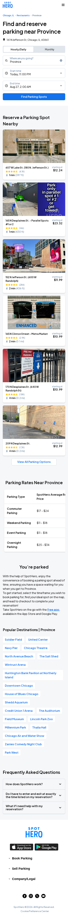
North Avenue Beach (19, 656)
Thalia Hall (39, 727)
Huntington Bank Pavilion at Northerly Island (30, 675)
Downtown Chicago (19, 685)
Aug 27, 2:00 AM (20, 87)
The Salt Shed (48, 656)
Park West (11, 752)
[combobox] (34, 60)
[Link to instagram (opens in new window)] (31, 897)
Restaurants (23, 15)
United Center (38, 639)
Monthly (49, 49)
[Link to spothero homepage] (34, 832)
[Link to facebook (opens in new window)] (24, 897)
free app (53, 609)
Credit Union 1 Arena (19, 710)
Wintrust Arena (15, 664)
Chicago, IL (8, 15)
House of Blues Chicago (21, 694)
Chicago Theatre (35, 648)
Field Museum (14, 719)
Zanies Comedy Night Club (23, 744)
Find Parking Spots (34, 96)
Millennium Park (15, 727)
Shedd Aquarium (16, 702)
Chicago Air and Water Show (24, 736)
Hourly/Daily (18, 49)
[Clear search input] (61, 60)
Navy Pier (11, 648)
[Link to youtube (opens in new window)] (43, 897)
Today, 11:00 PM (20, 74)
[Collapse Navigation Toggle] (63, 5)
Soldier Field (13, 639)
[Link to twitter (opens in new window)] (37, 897)
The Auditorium (49, 710)
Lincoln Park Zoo (41, 719)
